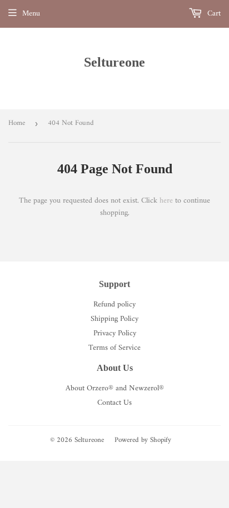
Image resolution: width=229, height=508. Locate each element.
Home (16, 123)
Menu (31, 14)
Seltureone (114, 61)
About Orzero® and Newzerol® (115, 388)
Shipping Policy (114, 319)
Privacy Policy (114, 333)
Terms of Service (114, 348)
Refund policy (114, 304)
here (166, 201)
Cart (213, 14)
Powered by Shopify (142, 440)
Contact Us (114, 403)
